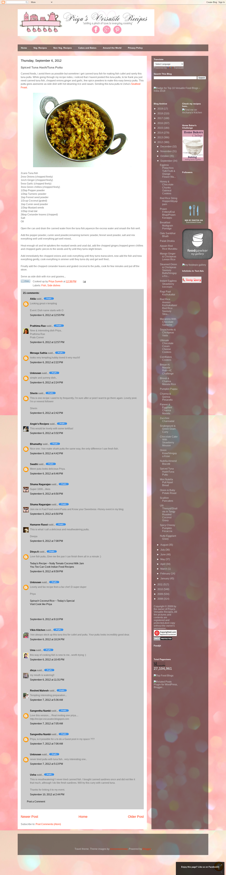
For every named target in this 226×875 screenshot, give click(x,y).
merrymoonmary (119, 849)
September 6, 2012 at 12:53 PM (47, 315)
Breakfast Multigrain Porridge (166, 225)
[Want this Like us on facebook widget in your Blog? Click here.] (221, 872)
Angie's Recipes (39, 424)
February (165, 573)
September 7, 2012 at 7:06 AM (46, 743)
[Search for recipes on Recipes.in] (163, 675)
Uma (32, 650)
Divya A (34, 551)
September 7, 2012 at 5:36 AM (46, 700)
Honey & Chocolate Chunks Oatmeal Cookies (166, 187)
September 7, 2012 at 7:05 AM (46, 723)
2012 (160, 142)
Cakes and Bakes (87, 48)
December (166, 146)
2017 (160, 118)
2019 (160, 108)
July (162, 549)
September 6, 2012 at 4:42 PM (46, 453)
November (166, 151)
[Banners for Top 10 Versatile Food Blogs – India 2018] (180, 91)
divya (33, 670)
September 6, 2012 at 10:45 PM (47, 659)
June (163, 554)
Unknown (35, 373)
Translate (179, 67)
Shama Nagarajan (40, 484)
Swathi (34, 464)
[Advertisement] (177, 708)
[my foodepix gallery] (194, 265)
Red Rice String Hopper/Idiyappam (169, 201)
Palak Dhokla (167, 241)
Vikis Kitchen (37, 630)
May (163, 559)
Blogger (147, 849)
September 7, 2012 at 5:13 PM (46, 764)
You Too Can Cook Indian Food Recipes (52, 566)
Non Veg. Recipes (62, 48)
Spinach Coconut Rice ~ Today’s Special (52, 600)
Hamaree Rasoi (39, 524)
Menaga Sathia (38, 353)
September (166, 161)
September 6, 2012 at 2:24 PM (46, 382)
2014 (160, 132)
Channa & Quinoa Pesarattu (166, 396)
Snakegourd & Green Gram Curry (168, 429)
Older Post (136, 817)
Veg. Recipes (40, 48)
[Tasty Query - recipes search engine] (191, 282)
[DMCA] (163, 639)
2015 (160, 128)
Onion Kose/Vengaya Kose (168, 453)
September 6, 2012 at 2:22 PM (46, 362)
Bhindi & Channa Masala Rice (168, 381)
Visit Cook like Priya (41, 604)
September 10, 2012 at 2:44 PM (47, 794)
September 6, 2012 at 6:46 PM (46, 473)
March (164, 568)
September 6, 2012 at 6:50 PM (46, 493)
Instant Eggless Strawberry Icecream (168, 284)
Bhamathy (36, 444)
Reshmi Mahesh (39, 690)
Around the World (112, 48)
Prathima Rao (38, 326)
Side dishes (53, 285)
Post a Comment (36, 801)
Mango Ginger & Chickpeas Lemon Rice (168, 256)
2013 (160, 137)
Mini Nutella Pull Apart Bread (166, 482)
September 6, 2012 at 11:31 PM (47, 679)
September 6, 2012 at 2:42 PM (46, 413)
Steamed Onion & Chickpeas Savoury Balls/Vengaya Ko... (168, 270)
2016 (160, 123)
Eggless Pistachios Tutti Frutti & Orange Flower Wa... (168, 171)
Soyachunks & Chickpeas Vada (168, 332)
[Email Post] (84, 281)
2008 (160, 598)
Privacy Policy (135, 48)
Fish (43, 285)
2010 (160, 589)
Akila (33, 299)
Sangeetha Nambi (40, 710)
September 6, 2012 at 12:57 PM (47, 342)
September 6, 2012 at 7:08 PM (46, 541)
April (163, 564)
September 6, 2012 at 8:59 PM (46, 571)
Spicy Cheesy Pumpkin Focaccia (167, 528)
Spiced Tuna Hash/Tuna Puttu (167, 471)
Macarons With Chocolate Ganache (168, 322)
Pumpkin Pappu (168, 389)
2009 (160, 594)
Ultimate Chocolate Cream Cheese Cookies (166, 346)
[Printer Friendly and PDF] (25, 282)
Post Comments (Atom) (48, 824)
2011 (160, 584)
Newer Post (29, 817)
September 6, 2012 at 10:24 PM (47, 639)
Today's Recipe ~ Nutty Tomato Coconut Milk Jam (57, 563)
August (164, 544)
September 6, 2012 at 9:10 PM (46, 619)
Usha (33, 774)
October (165, 156)
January (165, 578)
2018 (160, 113)
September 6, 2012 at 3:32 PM (46, 433)
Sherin (34, 393)
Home (24, 48)
